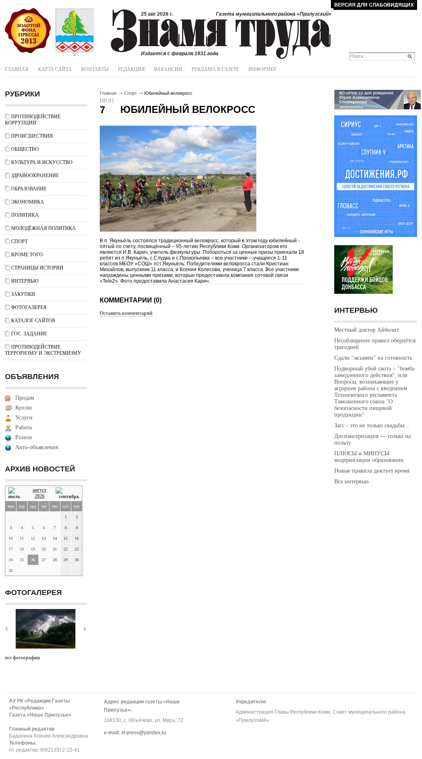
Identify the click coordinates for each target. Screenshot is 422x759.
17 (11, 549)
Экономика (27, 202)
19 (33, 549)
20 (44, 549)
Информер (263, 69)
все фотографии (22, 658)
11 (22, 538)
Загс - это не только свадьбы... (371, 425)
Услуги (24, 418)
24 (11, 560)
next (85, 629)
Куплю (23, 408)
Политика (25, 215)
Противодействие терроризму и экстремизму (43, 350)
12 (33, 538)
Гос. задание (29, 334)
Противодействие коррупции (33, 120)
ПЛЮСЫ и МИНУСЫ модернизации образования (368, 456)
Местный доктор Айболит (366, 330)
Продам (24, 398)
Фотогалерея (29, 307)
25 (22, 560)
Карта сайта (55, 69)
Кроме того (27, 255)
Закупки (23, 294)
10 (11, 538)
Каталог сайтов (33, 320)
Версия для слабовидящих (374, 5)
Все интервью (351, 481)
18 (22, 549)
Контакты (94, 69)
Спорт (19, 241)
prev (6, 629)
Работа (23, 427)
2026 (40, 496)
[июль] (15, 493)
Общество (25, 149)
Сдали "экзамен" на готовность (373, 358)
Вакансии (168, 69)
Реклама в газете (215, 69)
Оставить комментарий (126, 313)
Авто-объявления (36, 447)
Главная (16, 69)
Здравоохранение (35, 175)
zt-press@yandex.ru (143, 733)
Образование (29, 189)
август (40, 490)
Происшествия (32, 136)
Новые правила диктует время (371, 471)
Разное (23, 437)
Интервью (24, 281)
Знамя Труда (28, 31)
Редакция (131, 69)
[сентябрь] (67, 493)
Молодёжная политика (43, 228)
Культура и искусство (42, 162)
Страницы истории (37, 268)
